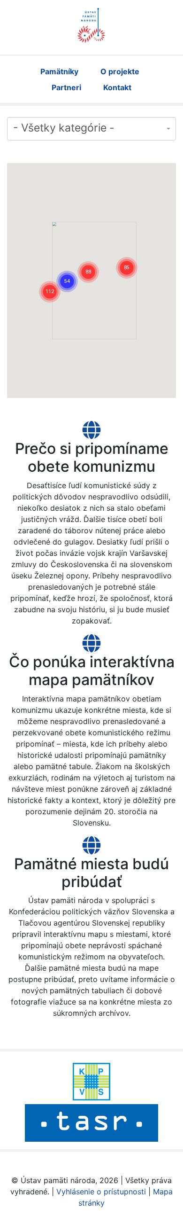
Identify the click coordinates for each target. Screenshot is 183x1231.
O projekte (119, 71)
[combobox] (91, 128)
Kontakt (117, 87)
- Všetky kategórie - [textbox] (63, 127)
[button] (49, 280)
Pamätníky (59, 71)
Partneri (66, 87)
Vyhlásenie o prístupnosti (101, 1191)
